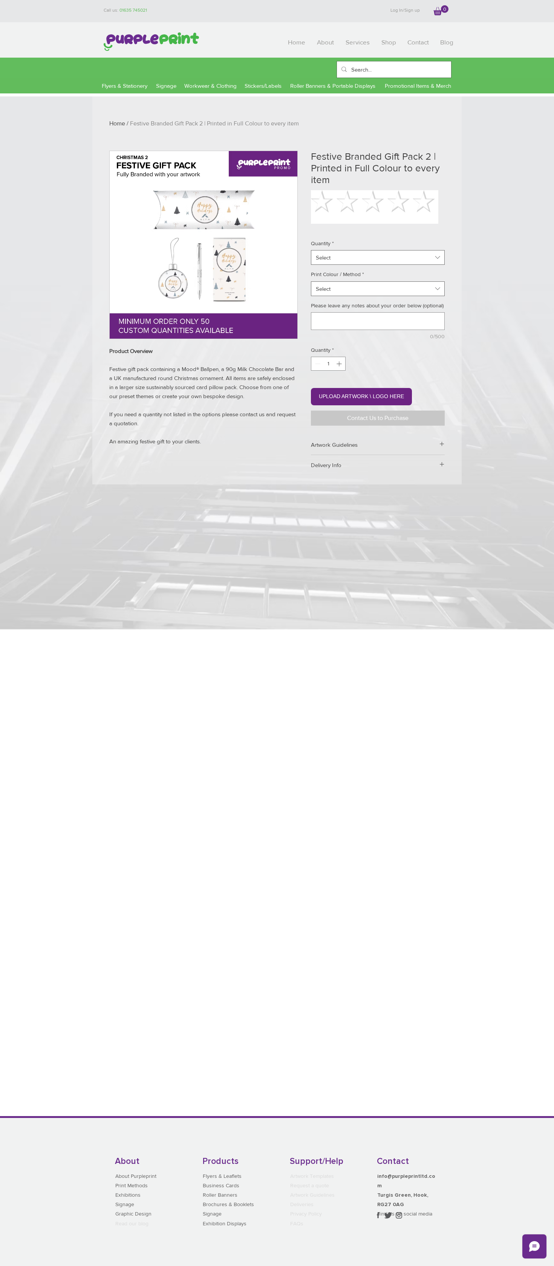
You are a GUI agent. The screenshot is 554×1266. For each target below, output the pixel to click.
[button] (358, 42)
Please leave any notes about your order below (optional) (377, 305)
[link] (440, 10)
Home (117, 123)
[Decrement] (316, 363)
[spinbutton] (328, 363)
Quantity (322, 243)
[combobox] (378, 257)
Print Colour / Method (337, 274)
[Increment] (339, 363)
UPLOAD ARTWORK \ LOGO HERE (361, 396)
